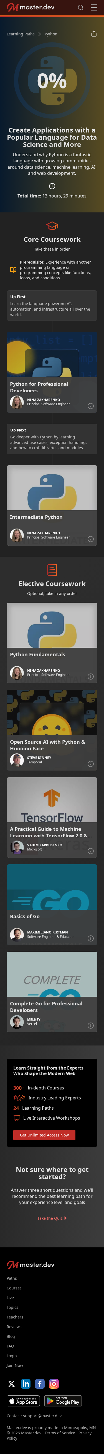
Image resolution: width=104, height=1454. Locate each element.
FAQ (10, 1346)
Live (10, 1297)
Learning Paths (21, 34)
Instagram (54, 1384)
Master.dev (31, 7)
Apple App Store (23, 1400)
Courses (14, 1288)
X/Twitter (11, 1384)
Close (94, 7)
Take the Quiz (50, 1218)
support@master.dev (42, 1415)
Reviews (14, 1326)
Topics (12, 1307)
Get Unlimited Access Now (44, 1135)
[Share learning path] (93, 34)
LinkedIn (26, 1384)
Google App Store (63, 1400)
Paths (12, 1278)
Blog (11, 1336)
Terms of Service (60, 1432)
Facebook (40, 1384)
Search (80, 7)
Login (12, 1355)
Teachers (15, 1317)
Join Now (15, 1365)
